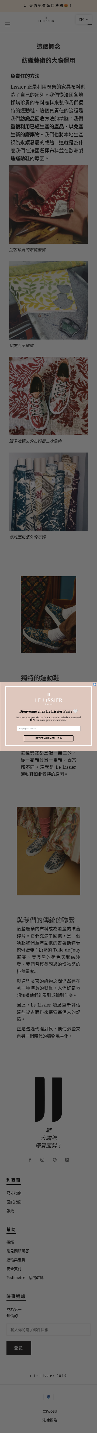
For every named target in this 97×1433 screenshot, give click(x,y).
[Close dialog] (94, 684)
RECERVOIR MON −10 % (49, 738)
